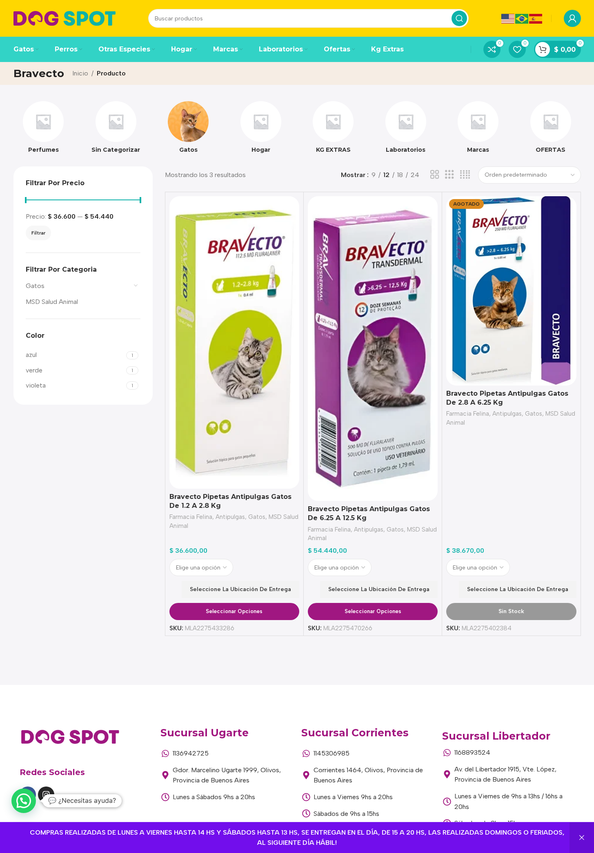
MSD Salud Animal (52, 302)
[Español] (536, 18)
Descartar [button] (582, 837)
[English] (508, 18)
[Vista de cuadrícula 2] (434, 175)
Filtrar (38, 233)
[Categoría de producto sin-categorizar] (116, 129)
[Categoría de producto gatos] (188, 129)
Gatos (35, 286)
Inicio (80, 73)
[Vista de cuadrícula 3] (449, 175)
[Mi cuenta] (572, 18)
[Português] (522, 18)
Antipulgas (230, 517)
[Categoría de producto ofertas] (551, 129)
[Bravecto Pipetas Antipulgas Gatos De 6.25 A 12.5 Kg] (373, 348)
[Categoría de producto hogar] (261, 129)
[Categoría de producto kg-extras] (333, 129)
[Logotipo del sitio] (64, 18)
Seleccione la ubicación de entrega (240, 589)
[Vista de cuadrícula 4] (465, 175)
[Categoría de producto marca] (478, 129)
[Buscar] (459, 18)
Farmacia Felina (190, 517)
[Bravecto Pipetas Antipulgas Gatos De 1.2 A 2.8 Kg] (234, 342)
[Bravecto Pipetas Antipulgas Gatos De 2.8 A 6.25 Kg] (511, 291)
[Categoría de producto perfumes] (43, 129)
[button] (23, 801)
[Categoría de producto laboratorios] (406, 129)
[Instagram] (46, 795)
